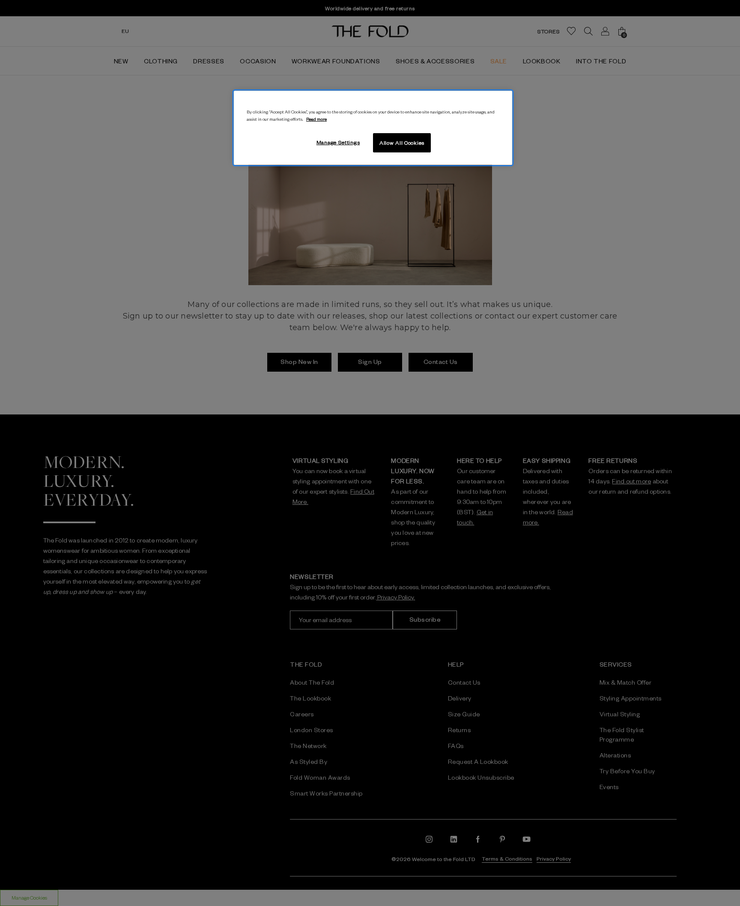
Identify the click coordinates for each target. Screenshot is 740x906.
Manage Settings (338, 142)
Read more (316, 119)
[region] (373, 128)
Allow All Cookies (401, 142)
